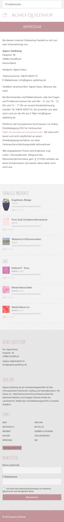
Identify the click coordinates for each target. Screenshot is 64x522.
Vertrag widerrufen (12, 448)
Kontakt (6, 436)
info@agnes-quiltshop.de (14, 364)
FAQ (36, 440)
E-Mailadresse (9, 476)
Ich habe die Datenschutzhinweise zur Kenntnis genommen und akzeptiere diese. (26, 489)
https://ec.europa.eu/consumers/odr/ (22, 132)
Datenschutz (8, 427)
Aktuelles (39, 427)
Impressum (7, 440)
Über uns (38, 422)
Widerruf (6, 431)
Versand (19, 210)
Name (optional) (10, 465)
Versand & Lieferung (43, 431)
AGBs (4, 422)
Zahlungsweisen (42, 436)
